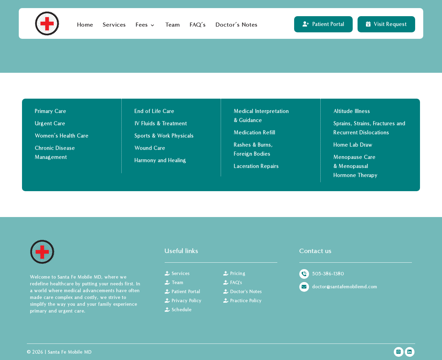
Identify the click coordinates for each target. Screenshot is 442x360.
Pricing (237, 273)
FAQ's (236, 282)
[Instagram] (398, 352)
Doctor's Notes (246, 291)
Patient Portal (186, 291)
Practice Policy (246, 300)
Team (177, 282)
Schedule (182, 309)
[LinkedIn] (409, 352)
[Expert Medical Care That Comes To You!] (47, 23)
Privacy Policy (187, 300)
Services (181, 273)
